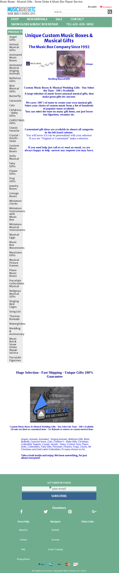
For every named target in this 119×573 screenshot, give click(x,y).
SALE (59, 19)
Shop (15, 19)
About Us (23, 530)
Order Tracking (55, 549)
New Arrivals (37, 19)
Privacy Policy (23, 559)
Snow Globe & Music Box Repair (34, 24)
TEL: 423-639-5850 (79, 24)
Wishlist (55, 530)
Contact (77, 19)
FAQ (23, 549)
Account (92, 6)
